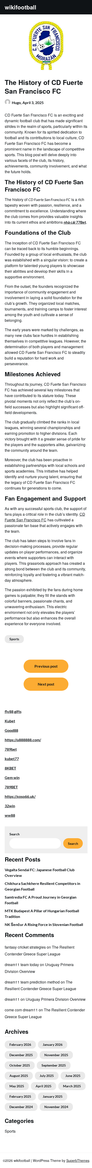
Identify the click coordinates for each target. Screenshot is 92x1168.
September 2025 (54, 1065)
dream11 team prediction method (32, 982)
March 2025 (72, 1086)
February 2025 (20, 1096)
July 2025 (47, 1076)
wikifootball (20, 7)
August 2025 (18, 1076)
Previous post (46, 666)
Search (14, 834)
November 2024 (56, 1107)
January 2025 (53, 1096)
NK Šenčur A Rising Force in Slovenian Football (44, 924)
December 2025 (21, 1055)
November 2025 (56, 1055)
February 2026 (20, 1044)
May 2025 (16, 1086)
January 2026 (53, 1044)
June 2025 (72, 1076)
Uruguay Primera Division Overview (56, 999)
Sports (14, 639)
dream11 (12, 999)
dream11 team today (22, 964)
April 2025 (43, 1086)
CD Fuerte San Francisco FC (45, 517)
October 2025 (19, 1065)
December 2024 (21, 1107)
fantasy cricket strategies (25, 947)
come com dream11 (21, 1010)
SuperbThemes (77, 1160)
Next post (46, 684)
